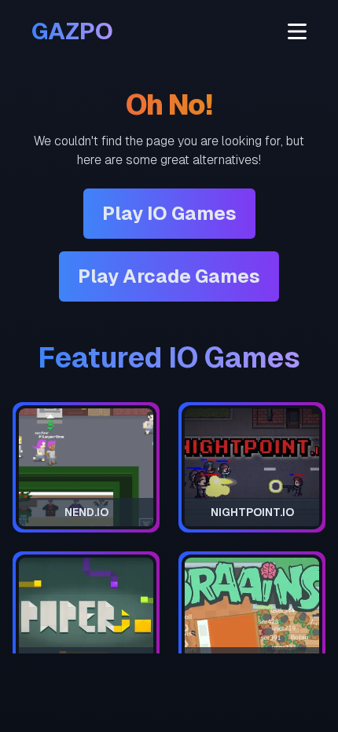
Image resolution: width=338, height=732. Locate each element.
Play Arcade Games (169, 276)
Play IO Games (169, 213)
